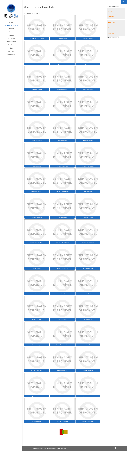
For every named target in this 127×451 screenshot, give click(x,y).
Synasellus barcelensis (88, 242)
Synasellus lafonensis (88, 345)
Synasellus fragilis (62, 319)
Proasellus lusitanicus (62, 166)
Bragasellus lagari (87, 64)
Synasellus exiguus (62, 293)
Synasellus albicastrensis (62, 242)
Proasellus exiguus (88, 140)
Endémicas (11, 55)
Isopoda (110, 28)
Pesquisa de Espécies (11, 25)
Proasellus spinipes (62, 217)
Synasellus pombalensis (88, 421)
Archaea (11, 51)
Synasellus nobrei (36, 421)
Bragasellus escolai (88, 38)
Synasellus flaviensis (37, 319)
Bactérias (11, 45)
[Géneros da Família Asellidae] (36, 27)
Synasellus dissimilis (37, 293)
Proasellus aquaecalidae (36, 115)
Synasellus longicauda (36, 370)
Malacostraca (112, 22)
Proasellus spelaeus (37, 217)
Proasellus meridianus (36, 191)
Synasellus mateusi (37, 396)
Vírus (11, 48)
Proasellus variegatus (88, 217)
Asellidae (111, 33)
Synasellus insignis (36, 345)
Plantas (11, 32)
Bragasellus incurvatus (62, 64)
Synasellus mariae (88, 370)
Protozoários (11, 42)
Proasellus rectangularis (62, 191)
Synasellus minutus (88, 396)
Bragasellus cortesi (62, 38)
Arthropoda (111, 17)
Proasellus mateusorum (88, 166)
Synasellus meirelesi (62, 396)
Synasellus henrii (88, 319)
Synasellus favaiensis (88, 293)
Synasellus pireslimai (62, 421)
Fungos (11, 35)
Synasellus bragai (36, 268)
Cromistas (11, 38)
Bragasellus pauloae (37, 89)
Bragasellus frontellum (36, 64)
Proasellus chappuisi (37, 140)
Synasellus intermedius (62, 345)
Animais (11, 28)
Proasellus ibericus (36, 166)
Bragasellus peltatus (62, 89)
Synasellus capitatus (88, 268)
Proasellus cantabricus (88, 115)
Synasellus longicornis (62, 370)
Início (11, 22)
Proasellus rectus (88, 191)
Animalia (110, 11)
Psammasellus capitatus (36, 242)
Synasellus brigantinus (62, 268)
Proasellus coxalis (62, 140)
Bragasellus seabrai (88, 89)
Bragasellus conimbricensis (37, 38)
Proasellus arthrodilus (62, 115)
